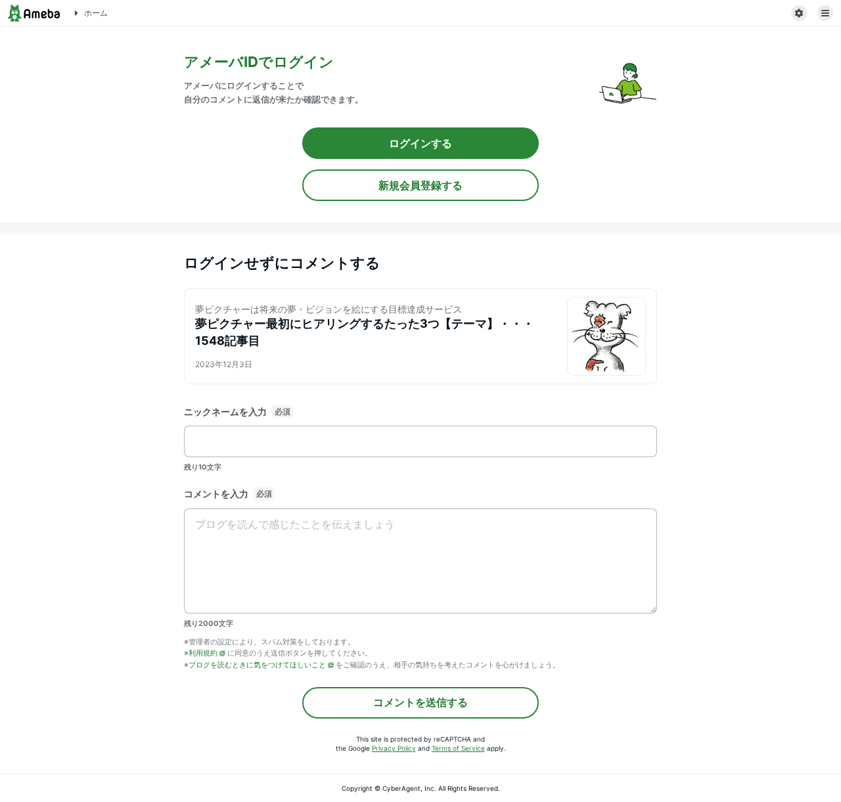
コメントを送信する (420, 702)
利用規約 (203, 652)
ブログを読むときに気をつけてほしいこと (257, 664)
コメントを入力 (216, 493)
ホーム (96, 13)
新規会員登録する (420, 185)
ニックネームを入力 (225, 411)
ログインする (420, 143)
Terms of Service (458, 748)
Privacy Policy (394, 748)
